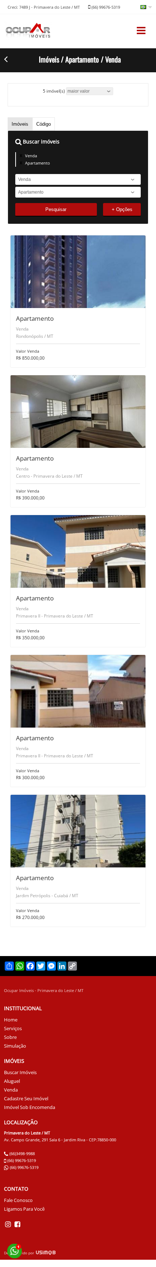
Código (43, 124)
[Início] (28, 37)
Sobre (10, 1037)
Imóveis (20, 124)
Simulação (15, 1046)
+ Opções (122, 209)
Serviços (13, 1028)
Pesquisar (55, 209)
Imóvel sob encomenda (29, 1107)
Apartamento (37, 163)
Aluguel (12, 1081)
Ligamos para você (24, 1209)
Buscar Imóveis (20, 1072)
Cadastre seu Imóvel (26, 1098)
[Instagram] (8, 1223)
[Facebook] (17, 1223)
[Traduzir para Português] (146, 7)
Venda (31, 155)
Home (10, 1019)
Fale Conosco (18, 1200)
